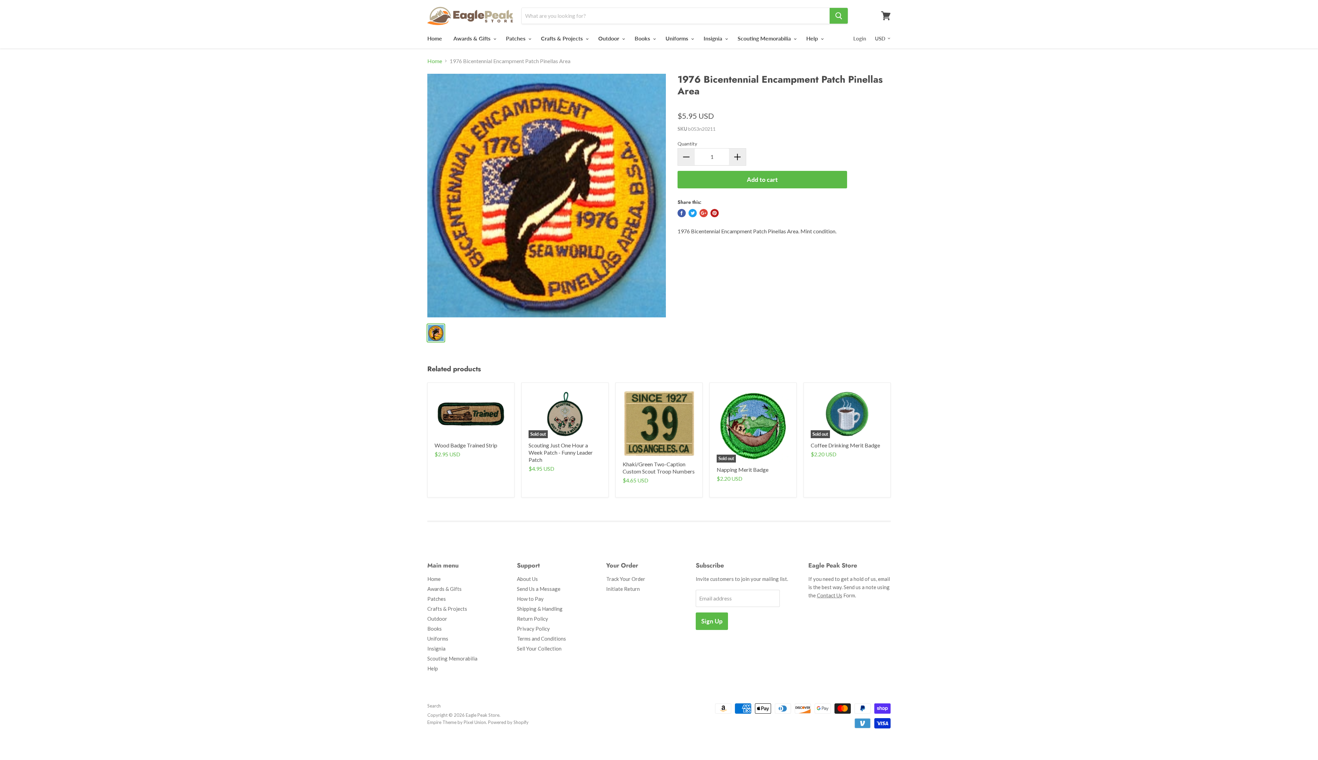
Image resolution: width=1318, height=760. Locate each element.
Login (859, 38)
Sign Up (711, 621)
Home (434, 38)
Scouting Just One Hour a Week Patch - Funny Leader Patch (561, 452)
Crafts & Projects (562, 38)
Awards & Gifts (472, 38)
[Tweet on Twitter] (693, 213)
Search (434, 706)
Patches (516, 38)
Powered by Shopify (508, 722)
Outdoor (609, 38)
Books (643, 38)
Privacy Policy (533, 628)
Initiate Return (623, 589)
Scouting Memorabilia (765, 38)
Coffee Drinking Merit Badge (845, 445)
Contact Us (829, 595)
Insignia (714, 38)
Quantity (687, 144)
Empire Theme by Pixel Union (456, 722)
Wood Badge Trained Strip (466, 445)
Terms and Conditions (541, 638)
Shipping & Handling (540, 609)
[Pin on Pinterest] (714, 213)
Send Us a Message (538, 589)
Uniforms (678, 38)
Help (812, 38)
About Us (527, 579)
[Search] (839, 16)
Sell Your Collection (539, 648)
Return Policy (532, 619)
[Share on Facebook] (682, 213)
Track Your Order (625, 579)
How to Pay (530, 599)
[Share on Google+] (704, 213)
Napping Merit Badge (742, 469)
